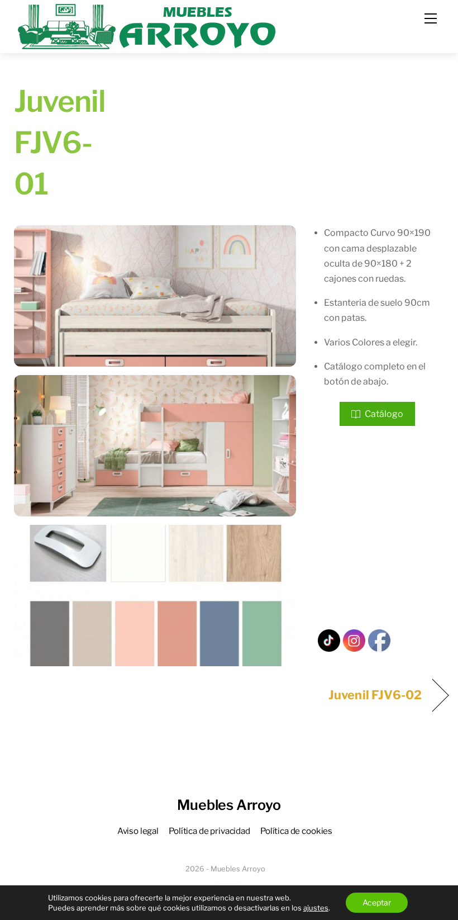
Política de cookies (296, 831)
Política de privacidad (209, 831)
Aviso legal (138, 831)
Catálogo (384, 414)
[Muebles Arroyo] (146, 25)
